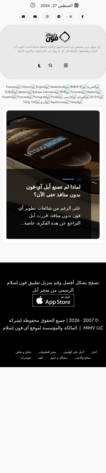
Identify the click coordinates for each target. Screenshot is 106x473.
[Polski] (57, 97)
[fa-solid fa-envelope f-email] (23, 16)
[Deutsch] (94, 91)
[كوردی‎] (83, 97)
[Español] (9, 97)
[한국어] (97, 97)
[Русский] (25, 97)
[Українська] (60, 102)
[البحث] (50, 65)
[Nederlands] (60, 86)
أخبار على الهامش (73, 352)
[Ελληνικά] (78, 91)
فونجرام (26, 358)
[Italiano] (26, 91)
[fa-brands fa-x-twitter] (71, 16)
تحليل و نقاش (23, 352)
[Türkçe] (76, 102)
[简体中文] (78, 86)
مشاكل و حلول (58, 358)
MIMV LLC (93, 327)
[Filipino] (29, 86)
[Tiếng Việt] (32, 102)
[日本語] (12, 91)
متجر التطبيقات (47, 352)
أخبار (79, 179)
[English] (43, 86)
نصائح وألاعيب (83, 358)
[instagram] (47, 16)
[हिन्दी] (65, 91)
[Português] (42, 97)
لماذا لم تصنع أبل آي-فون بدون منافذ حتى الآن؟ (53, 191)
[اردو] (45, 102)
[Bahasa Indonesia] (46, 91)
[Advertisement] (53, 420)
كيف (40, 358)
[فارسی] (70, 97)
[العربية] (93, 86)
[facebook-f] (82, 16)
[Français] (14, 86)
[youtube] (35, 16)
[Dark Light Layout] (39, 66)
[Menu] (66, 65)
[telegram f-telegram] (59, 16)
